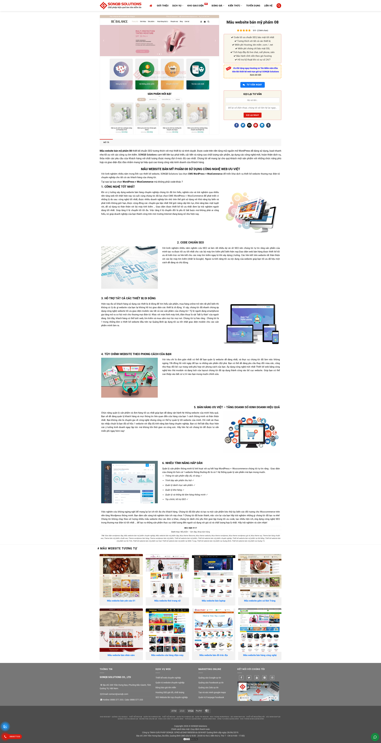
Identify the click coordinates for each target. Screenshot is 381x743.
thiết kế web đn (168, 717)
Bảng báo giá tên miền (166, 687)
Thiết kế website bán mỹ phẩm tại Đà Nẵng (248, 538)
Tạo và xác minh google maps (212, 692)
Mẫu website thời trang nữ (167, 600)
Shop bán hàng (203, 532)
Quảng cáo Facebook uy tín (211, 682)
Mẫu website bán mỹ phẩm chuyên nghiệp (139, 536)
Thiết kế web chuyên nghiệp (168, 677)
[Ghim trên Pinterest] (255, 125)
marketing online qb (148, 719)
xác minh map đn (238, 717)
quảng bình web (209, 719)
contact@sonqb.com (118, 694)
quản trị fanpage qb (185, 717)
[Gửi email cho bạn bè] (249, 125)
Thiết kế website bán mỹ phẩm (185, 538)
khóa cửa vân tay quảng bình (171, 719)
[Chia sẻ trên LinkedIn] (262, 125)
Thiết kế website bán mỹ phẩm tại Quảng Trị (248, 541)
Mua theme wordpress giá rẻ (239, 536)
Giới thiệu (162, 5)
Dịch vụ (176, 5)
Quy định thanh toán (200, 729)
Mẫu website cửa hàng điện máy (167, 655)
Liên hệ (268, 5)
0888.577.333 (116, 700)
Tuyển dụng (253, 5)
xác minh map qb (273, 717)
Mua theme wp (256, 536)
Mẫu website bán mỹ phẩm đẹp (167, 536)
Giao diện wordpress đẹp (114, 536)
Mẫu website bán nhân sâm (121, 655)
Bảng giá (217, 5)
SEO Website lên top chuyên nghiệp (172, 697)
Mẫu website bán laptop (213, 600)
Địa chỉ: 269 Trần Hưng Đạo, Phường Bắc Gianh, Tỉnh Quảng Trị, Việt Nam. (125, 686)
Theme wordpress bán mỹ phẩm (162, 538)
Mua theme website (203, 536)
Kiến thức (234, 5)
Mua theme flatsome (187, 536)
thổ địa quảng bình (193, 719)
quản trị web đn (202, 717)
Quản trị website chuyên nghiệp (170, 682)
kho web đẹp (105, 717)
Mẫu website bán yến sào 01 (121, 600)
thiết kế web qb (135, 717)
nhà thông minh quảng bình (252, 719)
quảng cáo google (120, 717)
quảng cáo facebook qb (128, 719)
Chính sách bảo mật (180, 729)
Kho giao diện (195, 5)
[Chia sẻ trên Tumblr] (268, 125)
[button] (279, 5)
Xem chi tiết (255, 75)
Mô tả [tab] (106, 142)
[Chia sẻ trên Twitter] (243, 125)
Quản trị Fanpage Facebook (211, 697)
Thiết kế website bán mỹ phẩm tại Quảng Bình (214, 541)
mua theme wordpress (219, 717)
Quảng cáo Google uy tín (209, 677)
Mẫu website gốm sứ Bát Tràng (259, 600)
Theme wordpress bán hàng (138, 538)
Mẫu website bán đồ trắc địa (213, 655)
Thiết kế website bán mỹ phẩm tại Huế (147, 541)
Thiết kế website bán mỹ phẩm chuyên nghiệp (215, 538)
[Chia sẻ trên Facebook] (236, 125)
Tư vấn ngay (254, 84)
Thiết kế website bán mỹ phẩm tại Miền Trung (179, 541)
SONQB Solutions (147, 154)
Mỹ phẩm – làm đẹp (189, 532)
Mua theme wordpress (219, 536)
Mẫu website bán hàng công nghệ (260, 655)
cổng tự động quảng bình (228, 719)
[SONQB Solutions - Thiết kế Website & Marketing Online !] (120, 5)
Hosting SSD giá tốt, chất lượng (170, 692)
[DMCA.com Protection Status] (190, 739)
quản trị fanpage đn (152, 717)
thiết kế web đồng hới (255, 717)
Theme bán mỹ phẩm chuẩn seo (116, 538)
